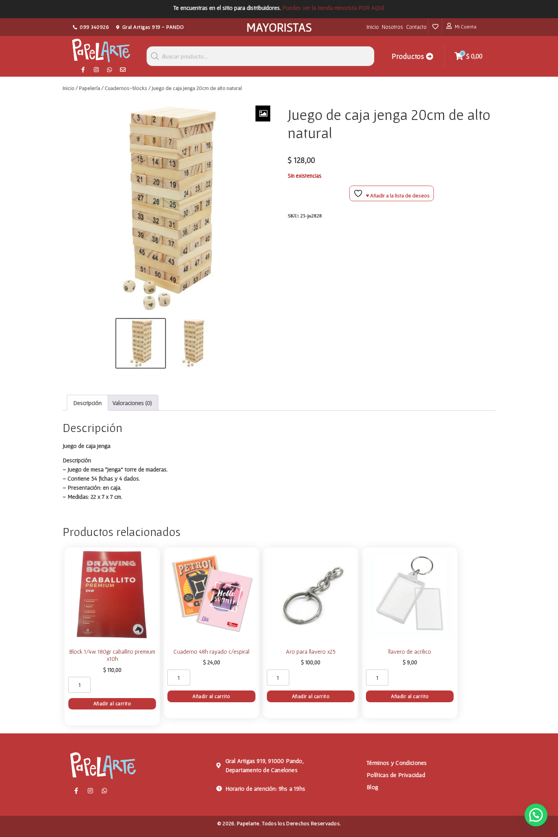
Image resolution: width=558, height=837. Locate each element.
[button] (536, 815)
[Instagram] (96, 70)
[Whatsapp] (109, 70)
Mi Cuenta (465, 27)
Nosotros (392, 27)
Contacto (416, 27)
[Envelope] (123, 70)
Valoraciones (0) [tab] (132, 402)
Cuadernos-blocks (126, 88)
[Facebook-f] (83, 70)
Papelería (89, 88)
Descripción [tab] (87, 402)
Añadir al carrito (112, 703)
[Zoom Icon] (263, 113)
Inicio (373, 27)
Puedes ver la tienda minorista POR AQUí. (333, 7)
